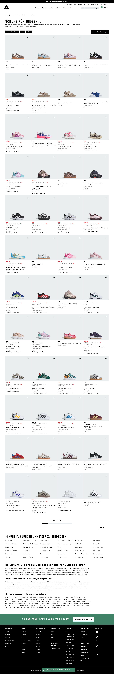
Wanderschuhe (79, 550)
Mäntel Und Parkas (11, 540)
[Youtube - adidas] (102, 655)
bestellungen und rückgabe (84, 4)
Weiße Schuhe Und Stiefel (65, 540)
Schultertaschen (62, 557)
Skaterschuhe (79, 544)
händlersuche (70, 4)
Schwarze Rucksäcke (81, 554)
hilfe (75, 4)
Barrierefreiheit (80, 670)
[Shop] (6, 7)
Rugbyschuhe (79, 540)
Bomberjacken (9, 554)
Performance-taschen (29, 540)
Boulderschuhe (79, 557)
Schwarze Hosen (45, 544)
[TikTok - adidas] (102, 650)
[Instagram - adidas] (102, 637)
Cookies (53, 670)
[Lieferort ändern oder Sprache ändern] (109, 4)
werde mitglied (103, 4)
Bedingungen (71, 670)
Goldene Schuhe (45, 550)
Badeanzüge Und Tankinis (30, 544)
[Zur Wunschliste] (105, 8)
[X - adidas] (102, 641)
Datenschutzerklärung (62, 670)
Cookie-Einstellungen (35, 670)
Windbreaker (26, 554)
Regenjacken (44, 557)
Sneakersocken (44, 554)
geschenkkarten (94, 4)
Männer (37, 8)
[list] (48, 31)
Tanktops (8, 557)
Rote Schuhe (61, 554)
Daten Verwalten (46, 670)
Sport (64, 8)
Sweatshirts (26, 550)
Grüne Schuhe (97, 550)
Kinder (51, 8)
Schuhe (58, 8)
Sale (70, 8)
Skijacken (60, 547)
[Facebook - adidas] (102, 632)
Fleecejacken (96, 540)
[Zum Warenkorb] (109, 8)
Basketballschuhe (98, 547)
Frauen (44, 8)
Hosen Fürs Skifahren (64, 550)
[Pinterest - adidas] (102, 646)
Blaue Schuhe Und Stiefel (47, 547)
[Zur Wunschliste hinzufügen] (28, 37)
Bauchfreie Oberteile (11, 550)
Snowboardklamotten (29, 547)
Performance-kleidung (64, 544)
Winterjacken (79, 547)
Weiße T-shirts (44, 540)
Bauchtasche (9, 547)
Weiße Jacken (96, 544)
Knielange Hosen (28, 557)
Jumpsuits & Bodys (11, 544)
